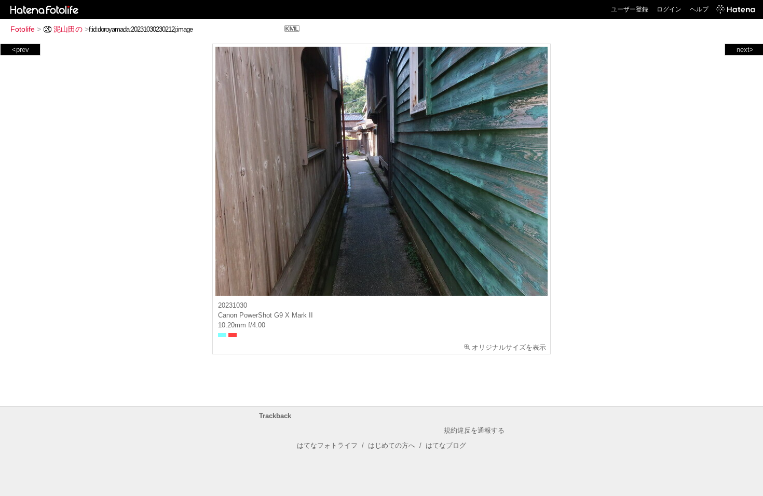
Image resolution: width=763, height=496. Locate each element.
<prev (20, 49)
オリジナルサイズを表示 (509, 347)
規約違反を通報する (474, 430)
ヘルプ (699, 9)
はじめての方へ (391, 445)
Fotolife (22, 29)
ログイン (669, 9)
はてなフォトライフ (327, 445)
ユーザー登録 (629, 9)
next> (745, 49)
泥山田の (68, 29)
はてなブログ (446, 445)
